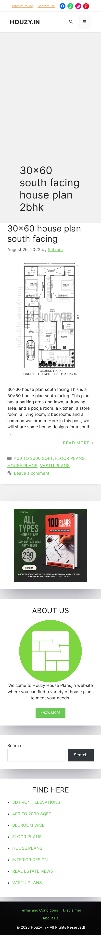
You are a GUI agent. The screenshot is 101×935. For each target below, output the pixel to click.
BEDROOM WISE (28, 825)
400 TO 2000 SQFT (33, 458)
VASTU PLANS (55, 465)
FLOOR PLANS (70, 458)
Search (14, 745)
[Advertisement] (50, 88)
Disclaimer (72, 910)
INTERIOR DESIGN (30, 859)
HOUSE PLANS (22, 465)
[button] (71, 22)
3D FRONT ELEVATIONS (36, 802)
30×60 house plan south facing (44, 233)
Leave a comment (31, 473)
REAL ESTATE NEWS (32, 871)
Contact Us (46, 6)
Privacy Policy (22, 6)
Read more (76, 442)
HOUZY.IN (25, 22)
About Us (51, 918)
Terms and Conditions (39, 910)
